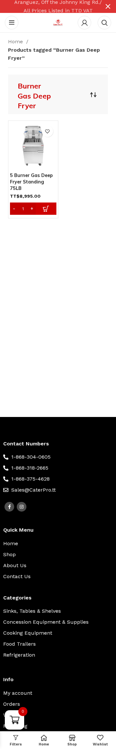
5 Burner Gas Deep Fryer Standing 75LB (31, 181)
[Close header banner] (108, 6)
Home (16, 41)
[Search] (104, 22)
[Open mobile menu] (12, 22)
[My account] (84, 22)
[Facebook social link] (9, 507)
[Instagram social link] (21, 507)
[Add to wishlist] (47, 131)
